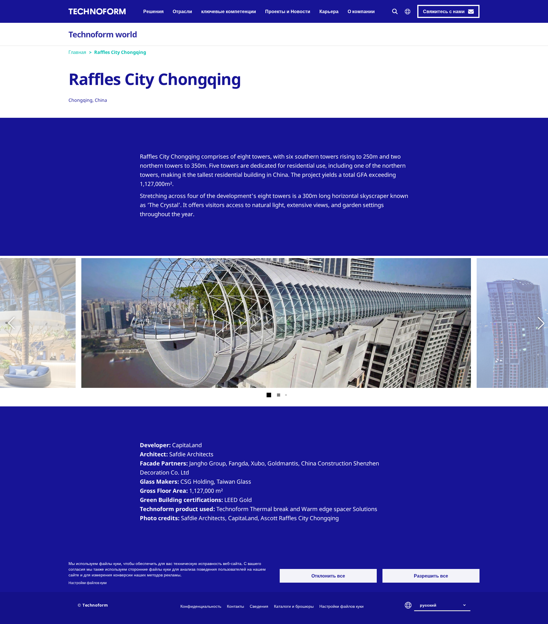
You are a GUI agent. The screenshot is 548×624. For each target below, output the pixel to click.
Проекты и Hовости (287, 11)
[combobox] (444, 605)
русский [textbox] (428, 605)
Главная (77, 52)
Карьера (329, 11)
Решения (153, 11)
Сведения (259, 606)
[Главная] (97, 11)
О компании (361, 11)
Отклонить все (328, 576)
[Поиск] (395, 11)
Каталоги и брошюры (294, 606)
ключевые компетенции (228, 11)
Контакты (235, 606)
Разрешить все (431, 576)
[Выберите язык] (407, 12)
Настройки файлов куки (87, 582)
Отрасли (182, 11)
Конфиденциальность (200, 606)
